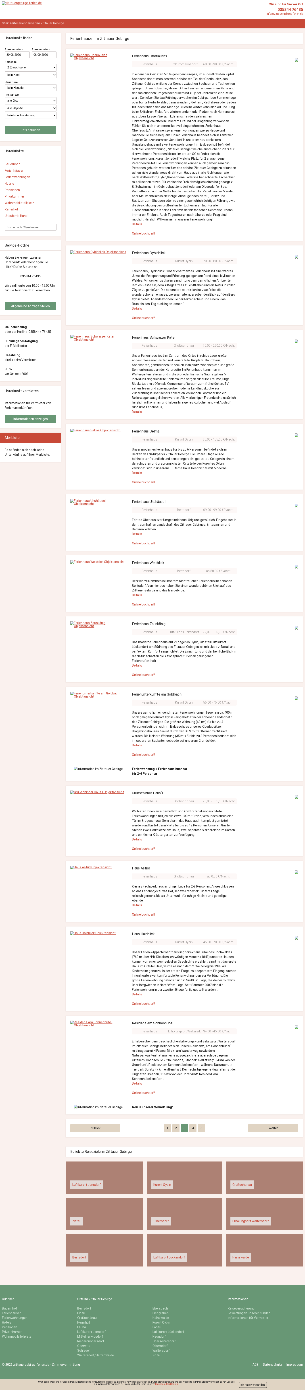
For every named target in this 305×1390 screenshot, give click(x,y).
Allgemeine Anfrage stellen (30, 306)
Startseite (9, 23)
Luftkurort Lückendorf (184, 632)
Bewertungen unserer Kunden (249, 1313)
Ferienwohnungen (17, 177)
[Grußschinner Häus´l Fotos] (97, 792)
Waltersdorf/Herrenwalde (95, 1355)
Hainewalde (160, 1318)
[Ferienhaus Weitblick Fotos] (97, 562)
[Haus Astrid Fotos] (91, 867)
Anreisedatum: (14, 49)
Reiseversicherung (241, 1308)
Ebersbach (160, 1308)
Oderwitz (83, 1346)
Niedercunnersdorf (90, 1341)
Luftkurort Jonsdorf (184, 64)
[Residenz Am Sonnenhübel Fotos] (98, 1024)
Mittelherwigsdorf (90, 1336)
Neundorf (159, 1336)
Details (137, 224)
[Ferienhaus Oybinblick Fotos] (98, 252)
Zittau (156, 1355)
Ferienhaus (149, 64)
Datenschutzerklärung (166, 1384)
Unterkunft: (12, 95)
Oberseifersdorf (164, 1341)
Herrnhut (83, 1322)
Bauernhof (12, 164)
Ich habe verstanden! (252, 1384)
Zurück (95, 1128)
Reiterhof (11, 209)
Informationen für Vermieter (248, 1318)
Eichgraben (160, 1313)
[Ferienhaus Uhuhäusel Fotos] (98, 502)
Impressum (294, 1364)
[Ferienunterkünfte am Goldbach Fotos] (98, 695)
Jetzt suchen (30, 130)
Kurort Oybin (184, 261)
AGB (256, 1364)
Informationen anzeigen (30, 419)
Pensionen (12, 190)
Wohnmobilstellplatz (19, 203)
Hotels (9, 183)
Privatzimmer (14, 196)
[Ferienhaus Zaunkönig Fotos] (98, 624)
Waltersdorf (161, 1350)
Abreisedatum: (41, 49)
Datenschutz (272, 1364)
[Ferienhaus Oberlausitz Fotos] (98, 57)
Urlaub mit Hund (16, 216)
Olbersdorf (160, 1346)
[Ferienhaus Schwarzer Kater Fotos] (98, 338)
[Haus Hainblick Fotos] (93, 933)
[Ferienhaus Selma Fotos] (95, 430)
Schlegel (83, 1350)
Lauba (81, 1327)
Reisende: (11, 62)
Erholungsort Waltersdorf (186, 1031)
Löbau (156, 1327)
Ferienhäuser (14, 170)
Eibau (81, 1313)
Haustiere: (11, 82)
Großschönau (184, 345)
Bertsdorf (183, 510)
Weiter (273, 1128)
